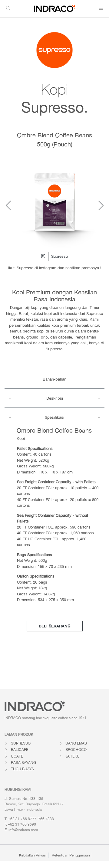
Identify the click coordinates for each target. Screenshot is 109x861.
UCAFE (17, 756)
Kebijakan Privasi (33, 855)
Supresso (59, 256)
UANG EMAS (76, 743)
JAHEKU (72, 756)
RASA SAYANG (23, 763)
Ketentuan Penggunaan (71, 855)
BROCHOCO (76, 750)
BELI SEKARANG (55, 626)
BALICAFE (19, 750)
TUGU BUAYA (22, 769)
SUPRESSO (21, 743)
